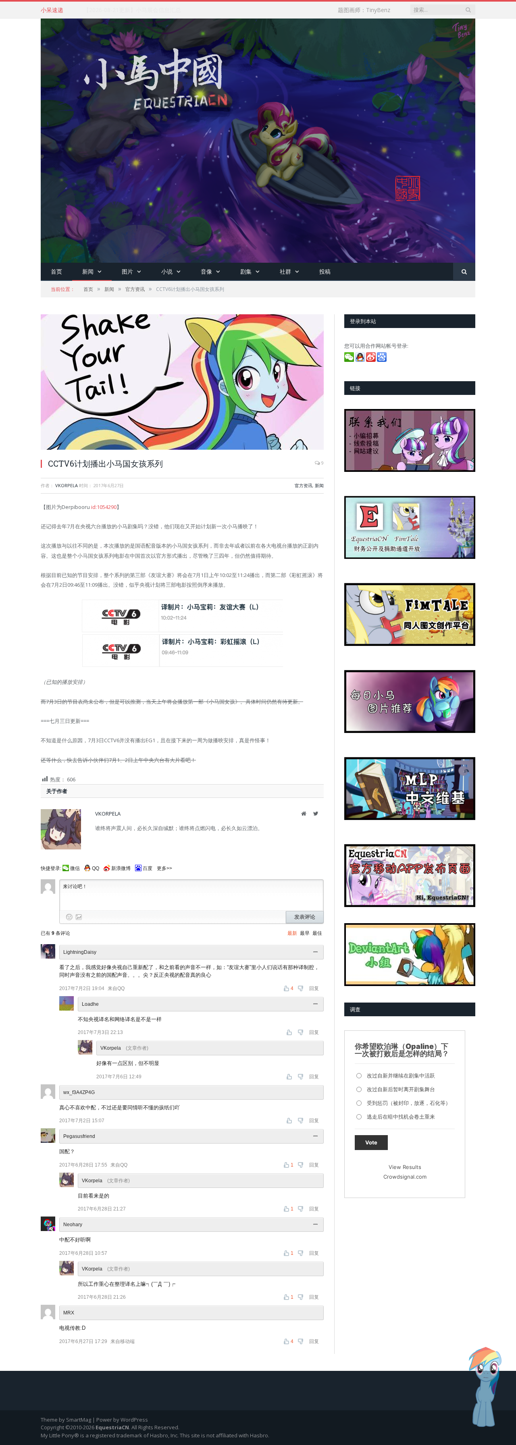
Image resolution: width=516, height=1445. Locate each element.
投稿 (325, 271)
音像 (206, 271)
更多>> (164, 868)
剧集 (246, 271)
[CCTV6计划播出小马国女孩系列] (182, 383)
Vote (371, 1142)
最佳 (317, 933)
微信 (75, 868)
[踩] (301, 988)
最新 (292, 933)
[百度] (382, 359)
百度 (147, 868)
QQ (95, 868)
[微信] (349, 359)
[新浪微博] (371, 359)
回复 (314, 988)
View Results (405, 1167)
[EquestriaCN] (258, 139)
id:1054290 (104, 507)
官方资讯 (303, 485)
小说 (167, 271)
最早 (305, 933)
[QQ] (360, 359)
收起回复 (316, 952)
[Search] (464, 272)
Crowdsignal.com (405, 1176)
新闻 (88, 271)
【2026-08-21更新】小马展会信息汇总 (132, 10)
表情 (69, 917)
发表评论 (304, 917)
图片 (127, 271)
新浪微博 (121, 868)
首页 (56, 271)
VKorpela (66, 485)
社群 (285, 271)
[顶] (290, 1032)
